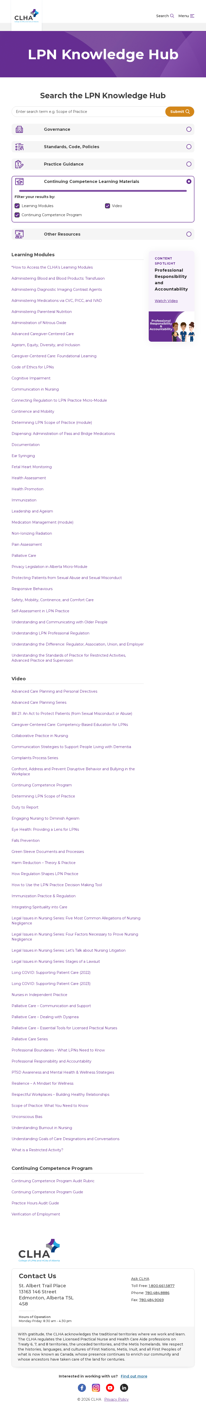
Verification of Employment (36, 1214)
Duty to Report (25, 807)
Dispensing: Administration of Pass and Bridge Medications (63, 433)
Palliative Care (24, 555)
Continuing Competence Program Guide (47, 1192)
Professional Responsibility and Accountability (51, 1061)
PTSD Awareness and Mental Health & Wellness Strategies (63, 1072)
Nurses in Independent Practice (39, 994)
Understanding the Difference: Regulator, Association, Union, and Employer (78, 644)
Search (162, 16)
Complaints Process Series (35, 758)
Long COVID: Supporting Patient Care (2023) (51, 983)
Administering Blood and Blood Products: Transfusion (58, 278)
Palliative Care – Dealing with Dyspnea (45, 1017)
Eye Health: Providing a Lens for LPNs (45, 829)
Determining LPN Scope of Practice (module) (52, 422)
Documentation (26, 444)
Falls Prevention (26, 840)
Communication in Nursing (35, 389)
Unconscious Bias (27, 1116)
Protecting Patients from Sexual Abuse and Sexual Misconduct (67, 577)
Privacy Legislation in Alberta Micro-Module (49, 566)
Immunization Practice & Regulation (44, 896)
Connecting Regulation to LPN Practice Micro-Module (59, 400)
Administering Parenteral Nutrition (42, 311)
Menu (183, 16)
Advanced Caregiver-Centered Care (43, 334)
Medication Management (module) (42, 522)
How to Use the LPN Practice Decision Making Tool (57, 885)
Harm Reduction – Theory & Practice (44, 862)
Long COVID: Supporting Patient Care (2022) (51, 972)
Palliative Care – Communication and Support (51, 1006)
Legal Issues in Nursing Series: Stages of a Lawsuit (56, 961)
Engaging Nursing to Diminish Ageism (45, 818)
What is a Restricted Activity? (37, 1150)
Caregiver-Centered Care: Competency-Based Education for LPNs (70, 724)
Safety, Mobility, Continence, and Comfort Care (53, 600)
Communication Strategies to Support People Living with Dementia (71, 747)
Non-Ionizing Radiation (32, 533)
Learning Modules (37, 206)
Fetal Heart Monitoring (32, 467)
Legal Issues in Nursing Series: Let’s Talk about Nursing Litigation (69, 950)
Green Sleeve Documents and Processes (48, 851)
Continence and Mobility (33, 411)
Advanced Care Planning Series (39, 702)
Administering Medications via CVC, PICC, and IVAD (57, 300)
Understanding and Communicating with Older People (60, 622)
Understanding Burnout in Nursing (42, 1128)
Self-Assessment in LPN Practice (40, 611)
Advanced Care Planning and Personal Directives (54, 691)
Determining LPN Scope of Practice (43, 796)
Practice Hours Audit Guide (35, 1203)
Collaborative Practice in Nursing (40, 735)
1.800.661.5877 (162, 1285)
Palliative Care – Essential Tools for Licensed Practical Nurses (64, 1028)
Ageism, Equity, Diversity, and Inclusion (46, 345)
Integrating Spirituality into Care (39, 907)
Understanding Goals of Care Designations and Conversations (65, 1139)
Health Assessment (29, 478)
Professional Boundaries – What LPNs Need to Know (58, 1050)
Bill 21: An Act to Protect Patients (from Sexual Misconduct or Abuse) (72, 713)
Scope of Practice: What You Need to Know (50, 1105)
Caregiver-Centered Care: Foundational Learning (54, 356)
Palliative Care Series (30, 1039)
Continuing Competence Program (52, 215)
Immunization (24, 500)
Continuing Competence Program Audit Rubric (53, 1181)
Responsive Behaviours (32, 589)
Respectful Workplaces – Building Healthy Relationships (60, 1094)
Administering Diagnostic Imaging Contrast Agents (57, 289)
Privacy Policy (116, 1399)
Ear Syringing (23, 456)
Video (117, 206)
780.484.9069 (151, 1300)
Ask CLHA (140, 1278)
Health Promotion (27, 489)
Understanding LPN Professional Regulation (50, 633)
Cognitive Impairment (31, 378)
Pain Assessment (27, 544)
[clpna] (27, 15)
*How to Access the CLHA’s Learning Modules (52, 267)
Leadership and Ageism (32, 511)
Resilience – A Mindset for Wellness (42, 1083)
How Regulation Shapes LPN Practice (45, 874)
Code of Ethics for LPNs (33, 367)
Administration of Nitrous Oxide (39, 322)
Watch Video (166, 301)
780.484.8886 (157, 1293)
